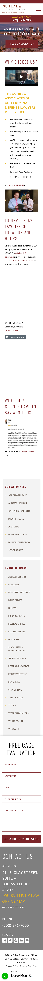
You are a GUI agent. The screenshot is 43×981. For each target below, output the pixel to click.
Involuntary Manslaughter (16, 649)
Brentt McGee (16, 519)
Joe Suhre (13, 526)
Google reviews (28, 451)
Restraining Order (18, 666)
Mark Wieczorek (17, 534)
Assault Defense (17, 576)
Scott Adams (15, 550)
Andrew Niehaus (17, 503)
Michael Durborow (19, 542)
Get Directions (13, 907)
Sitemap (23, 966)
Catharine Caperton (19, 511)
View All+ (13, 729)
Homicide (13, 639)
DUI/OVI (12, 608)
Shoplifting (15, 689)
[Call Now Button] (5, 976)
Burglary (13, 584)
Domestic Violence (19, 592)
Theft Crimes (15, 697)
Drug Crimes (15, 600)
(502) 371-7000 (21, 20)
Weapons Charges (18, 713)
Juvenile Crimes (17, 658)
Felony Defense (16, 631)
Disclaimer (32, 966)
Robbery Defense (17, 674)
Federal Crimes (16, 624)
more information (16, 185)
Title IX (12, 705)
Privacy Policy (12, 966)
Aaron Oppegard (17, 495)
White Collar (16, 721)
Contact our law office (23, 260)
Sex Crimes (14, 682)
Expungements (16, 616)
